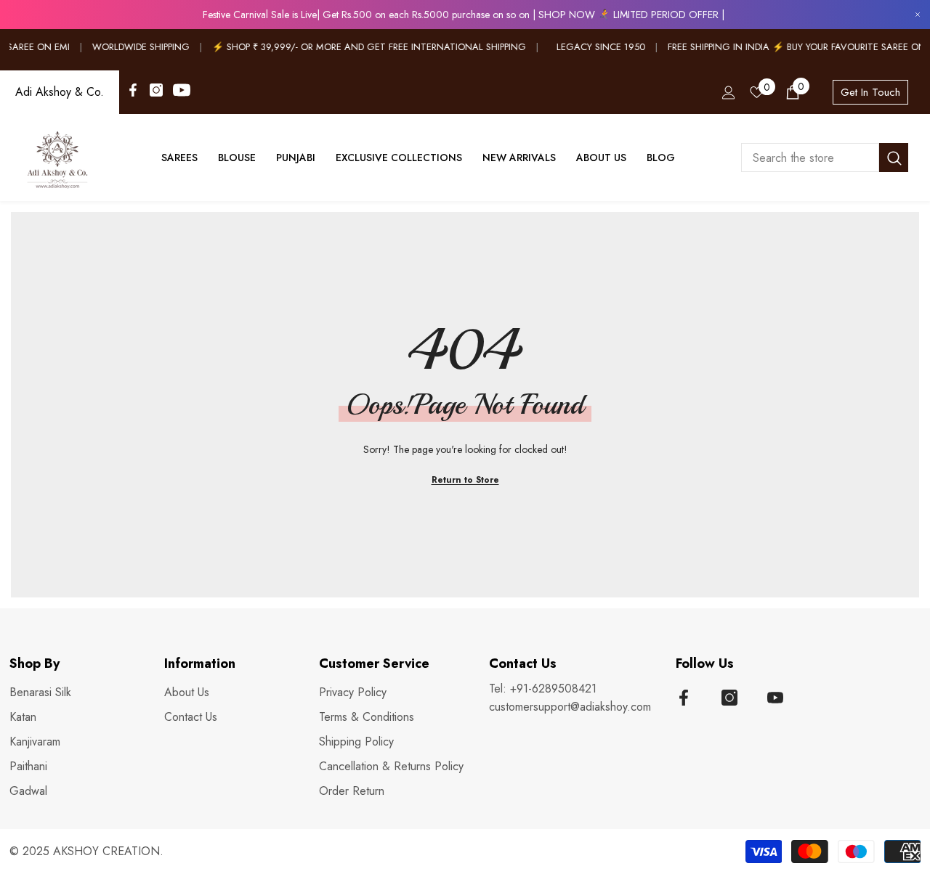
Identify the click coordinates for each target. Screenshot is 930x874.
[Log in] (728, 92)
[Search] (824, 157)
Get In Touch (870, 92)
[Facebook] (133, 90)
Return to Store (465, 479)
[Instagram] (156, 90)
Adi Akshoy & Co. (59, 91)
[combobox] (810, 157)
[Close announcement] (917, 15)
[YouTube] (181, 90)
